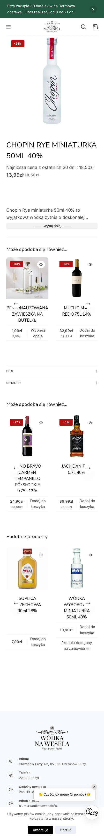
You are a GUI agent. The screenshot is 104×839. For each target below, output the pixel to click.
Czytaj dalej (52, 226)
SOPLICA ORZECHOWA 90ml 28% (24, 605)
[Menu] (8, 27)
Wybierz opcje (37, 333)
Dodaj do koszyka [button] (77, 8)
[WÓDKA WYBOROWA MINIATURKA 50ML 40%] (74, 568)
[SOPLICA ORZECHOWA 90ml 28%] (25, 568)
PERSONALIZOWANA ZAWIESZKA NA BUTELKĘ (27, 314)
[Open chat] (92, 812)
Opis (9, 371)
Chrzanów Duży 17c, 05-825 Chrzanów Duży (52, 764)
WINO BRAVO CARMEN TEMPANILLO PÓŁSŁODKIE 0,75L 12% (27, 479)
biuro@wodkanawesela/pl (38, 806)
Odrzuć (65, 830)
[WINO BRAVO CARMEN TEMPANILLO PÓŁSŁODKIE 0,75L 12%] (27, 436)
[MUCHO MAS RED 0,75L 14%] (77, 278)
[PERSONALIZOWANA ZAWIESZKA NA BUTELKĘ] (27, 278)
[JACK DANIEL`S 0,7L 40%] (77, 436)
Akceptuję (40, 830)
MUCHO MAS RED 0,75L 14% (76, 311)
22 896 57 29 (29, 778)
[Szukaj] (83, 26)
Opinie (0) (13, 383)
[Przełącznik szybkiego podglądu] (41, 264)
